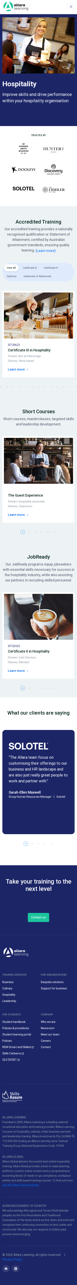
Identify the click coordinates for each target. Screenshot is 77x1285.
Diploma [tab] (11, 276)
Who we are (48, 1021)
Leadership (9, 1001)
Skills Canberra (11, 1053)
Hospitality (8, 994)
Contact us (38, 917)
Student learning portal (16, 1034)
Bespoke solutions (52, 982)
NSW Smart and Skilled (16, 1047)
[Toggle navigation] (71, 6)
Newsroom (47, 1028)
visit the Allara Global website (20, 1185)
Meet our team (50, 1034)
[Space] (15, 6)
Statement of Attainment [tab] (37, 276)
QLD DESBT (9, 1059)
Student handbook (13, 1021)
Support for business (54, 988)
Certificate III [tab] (30, 267)
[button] (7, 386)
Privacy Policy (12, 1259)
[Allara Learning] (15, 952)
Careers (46, 1040)
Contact (46, 1047)
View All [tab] (11, 267)
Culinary (7, 988)
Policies (7, 1040)
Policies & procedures (15, 1028)
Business (8, 982)
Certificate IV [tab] (51, 267)
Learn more (16, 369)
